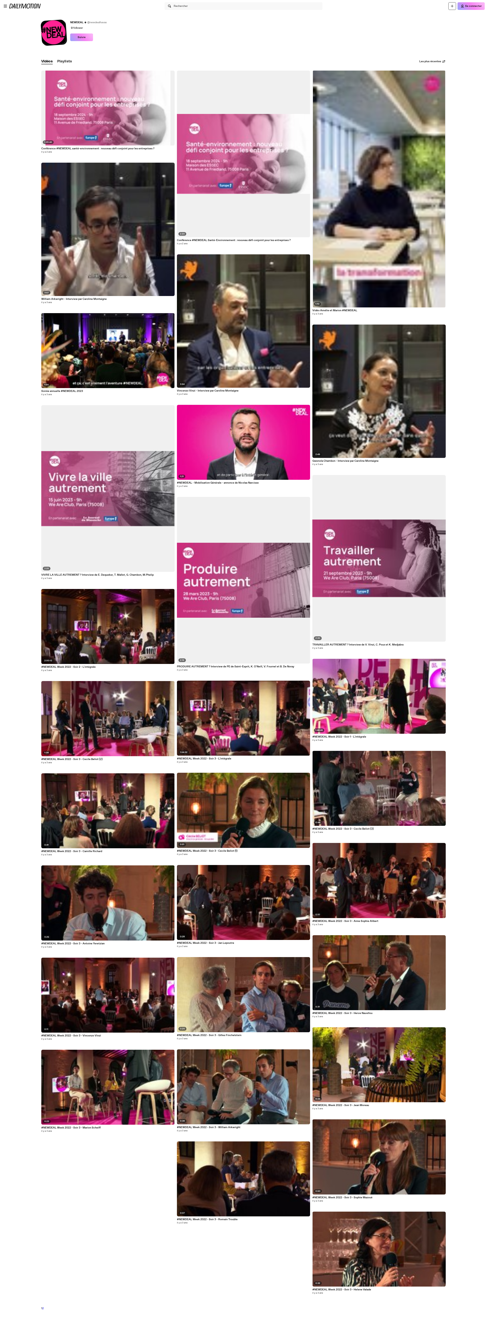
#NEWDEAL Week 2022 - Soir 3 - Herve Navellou (342, 1013)
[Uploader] (452, 6)
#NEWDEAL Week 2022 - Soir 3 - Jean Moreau (340, 1105)
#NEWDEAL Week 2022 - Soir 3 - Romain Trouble (207, 1219)
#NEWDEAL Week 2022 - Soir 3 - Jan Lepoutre (205, 943)
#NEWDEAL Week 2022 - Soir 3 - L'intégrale (204, 758)
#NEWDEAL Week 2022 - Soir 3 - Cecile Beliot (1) (207, 850)
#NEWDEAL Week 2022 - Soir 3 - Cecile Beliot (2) (72, 759)
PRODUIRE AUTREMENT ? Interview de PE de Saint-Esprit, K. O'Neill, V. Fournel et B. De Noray (235, 666)
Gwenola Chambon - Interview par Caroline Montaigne (345, 460)
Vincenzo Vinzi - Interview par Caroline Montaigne (208, 390)
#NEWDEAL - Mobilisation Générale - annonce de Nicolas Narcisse (218, 482)
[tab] (47, 61)
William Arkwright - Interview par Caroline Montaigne (74, 299)
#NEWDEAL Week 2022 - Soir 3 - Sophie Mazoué (342, 1197)
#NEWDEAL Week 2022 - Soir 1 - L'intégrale (339, 736)
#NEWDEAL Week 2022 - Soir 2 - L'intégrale (68, 666)
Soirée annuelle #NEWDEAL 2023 (62, 391)
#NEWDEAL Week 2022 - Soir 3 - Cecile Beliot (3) (343, 828)
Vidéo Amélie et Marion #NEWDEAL (334, 310)
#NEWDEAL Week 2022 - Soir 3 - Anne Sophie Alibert (345, 921)
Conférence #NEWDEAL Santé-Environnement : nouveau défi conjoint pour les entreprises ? (234, 240)
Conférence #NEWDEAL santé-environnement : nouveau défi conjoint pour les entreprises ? (97, 148)
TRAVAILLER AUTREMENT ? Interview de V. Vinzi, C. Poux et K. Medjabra (357, 644)
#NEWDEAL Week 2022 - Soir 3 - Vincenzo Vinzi (71, 1035)
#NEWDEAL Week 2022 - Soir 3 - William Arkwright (208, 1127)
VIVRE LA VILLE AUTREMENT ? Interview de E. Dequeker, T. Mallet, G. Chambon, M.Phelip (97, 574)
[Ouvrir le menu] (5, 6)
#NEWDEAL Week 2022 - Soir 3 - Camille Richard (71, 851)
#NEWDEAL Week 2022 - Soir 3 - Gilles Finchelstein (209, 1035)
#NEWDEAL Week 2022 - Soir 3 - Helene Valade (341, 1289)
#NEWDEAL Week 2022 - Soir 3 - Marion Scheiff (71, 1127)
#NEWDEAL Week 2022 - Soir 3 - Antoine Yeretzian (73, 943)
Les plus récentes (430, 61)
